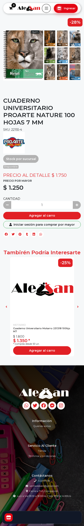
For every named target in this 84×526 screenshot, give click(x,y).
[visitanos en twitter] (35, 406)
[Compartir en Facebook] (6, 234)
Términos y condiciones (42, 456)
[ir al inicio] (43, 393)
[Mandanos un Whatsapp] (26, 406)
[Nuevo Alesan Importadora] (28, 8)
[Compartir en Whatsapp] (41, 234)
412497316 (44, 480)
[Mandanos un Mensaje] (52, 406)
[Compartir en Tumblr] (27, 234)
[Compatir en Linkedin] (34, 234)
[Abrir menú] (46, 8)
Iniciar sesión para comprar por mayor (44, 225)
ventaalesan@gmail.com (44, 485)
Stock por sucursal (21, 159)
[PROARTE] (14, 142)
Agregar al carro (42, 215)
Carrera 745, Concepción (43, 491)
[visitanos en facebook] (44, 406)
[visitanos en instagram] (61, 406)
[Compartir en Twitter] (13, 234)
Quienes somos (42, 426)
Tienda (42, 450)
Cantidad (11, 199)
